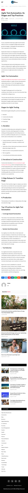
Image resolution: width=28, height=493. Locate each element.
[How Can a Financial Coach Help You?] (14, 346)
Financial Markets (5, 438)
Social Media (4, 462)
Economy (3, 425)
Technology (3, 464)
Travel (2, 466)
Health (2, 432)
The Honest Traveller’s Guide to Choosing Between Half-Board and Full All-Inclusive (17, 386)
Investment (3, 443)
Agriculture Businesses (6, 412)
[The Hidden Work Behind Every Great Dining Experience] (5, 402)
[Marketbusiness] (14, 2)
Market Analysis (4, 447)
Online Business (4, 456)
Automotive (4, 414)
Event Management (5, 427)
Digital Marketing (5, 421)
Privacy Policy (18, 485)
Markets (3, 449)
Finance (3, 436)
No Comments (20, 18)
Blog (2, 417)
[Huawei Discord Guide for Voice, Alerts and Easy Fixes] (5, 394)
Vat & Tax (3, 471)
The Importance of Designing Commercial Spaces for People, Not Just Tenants (17, 370)
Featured (3, 434)
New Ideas (3, 451)
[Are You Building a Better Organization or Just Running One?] (5, 379)
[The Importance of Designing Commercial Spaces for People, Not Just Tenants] (5, 370)
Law (2, 445)
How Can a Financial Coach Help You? (10, 354)
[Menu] (2, 2)
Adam (7, 18)
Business (3, 419)
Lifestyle (3, 469)
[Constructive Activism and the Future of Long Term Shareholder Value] (14, 302)
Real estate (3, 458)
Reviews (3, 460)
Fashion (3, 430)
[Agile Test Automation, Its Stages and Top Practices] (14, 31)
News (3, 9)
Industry (3, 440)
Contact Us (9, 485)
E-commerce (4, 423)
